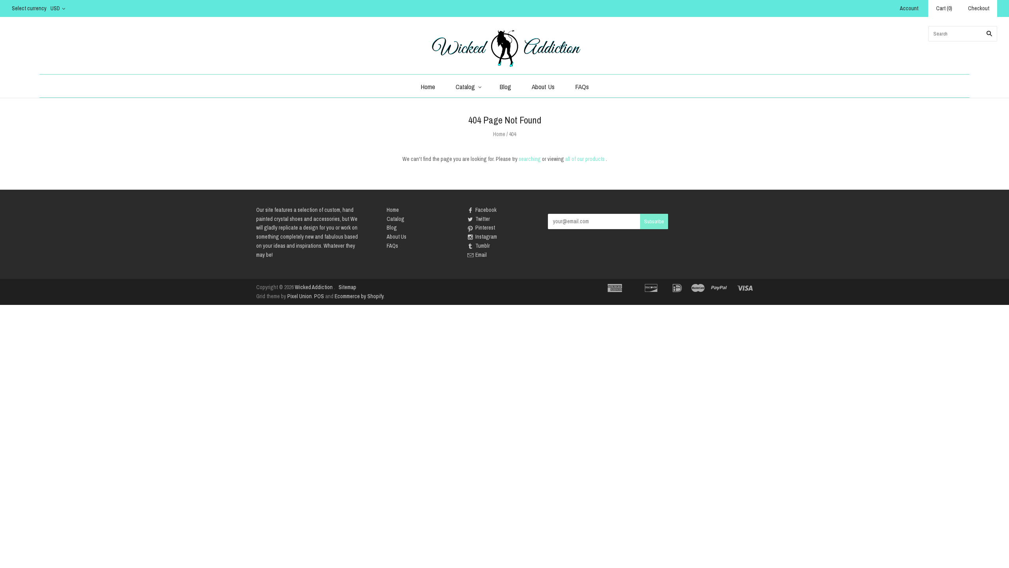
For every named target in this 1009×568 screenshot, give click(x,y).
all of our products (585, 159)
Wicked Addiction (314, 287)
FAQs (582, 86)
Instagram (486, 236)
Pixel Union (299, 296)
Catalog (465, 86)
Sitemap (347, 287)
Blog (505, 86)
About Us (543, 86)
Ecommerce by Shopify (359, 296)
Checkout (978, 8)
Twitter (482, 218)
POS (319, 296)
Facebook (486, 209)
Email (481, 254)
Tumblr (482, 245)
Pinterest (485, 227)
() (944, 8)
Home (428, 86)
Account (909, 8)
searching (530, 159)
